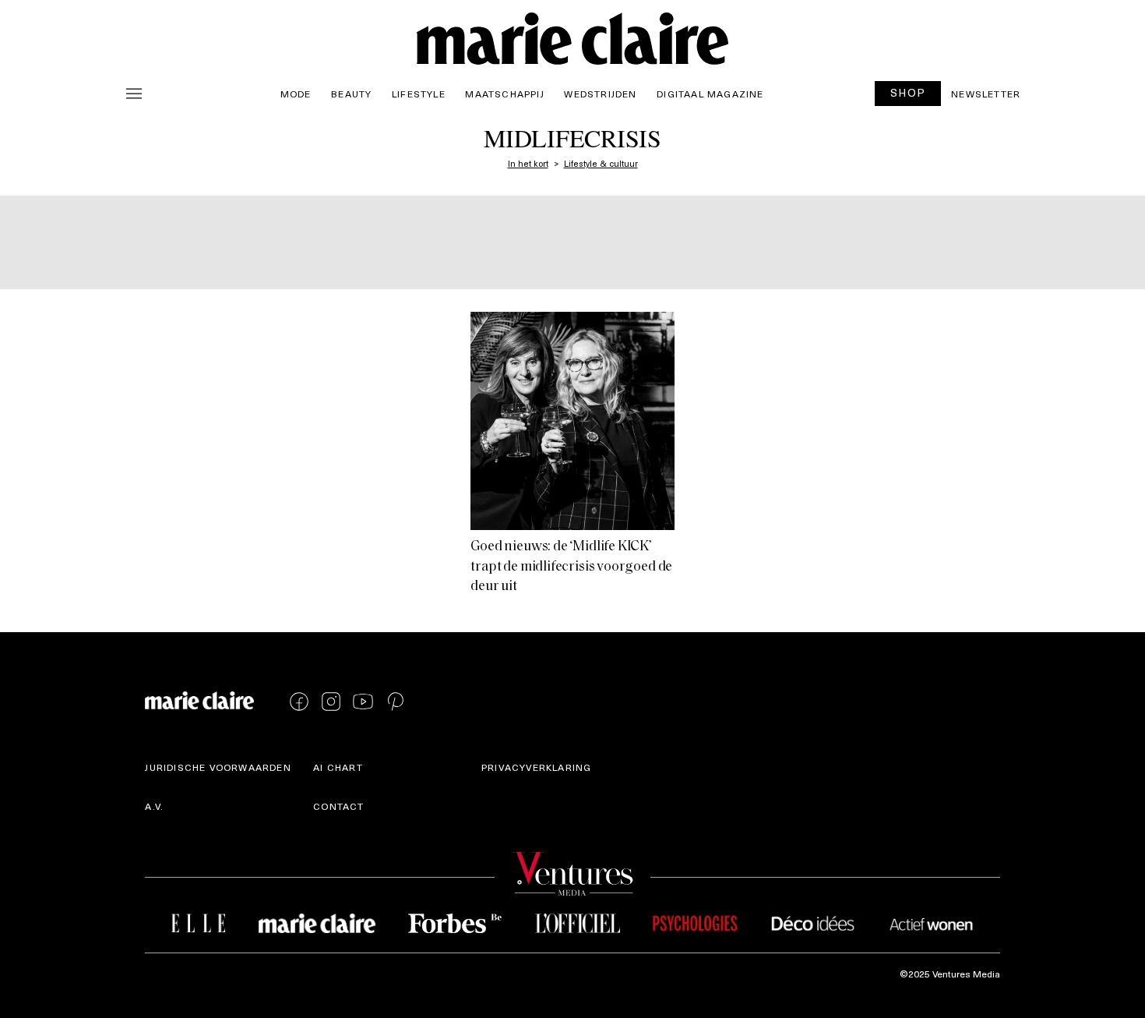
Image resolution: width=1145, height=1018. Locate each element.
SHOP (908, 92)
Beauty (351, 94)
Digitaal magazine (710, 94)
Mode (296, 94)
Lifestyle (419, 94)
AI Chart (338, 767)
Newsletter (985, 94)
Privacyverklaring (536, 767)
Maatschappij (504, 94)
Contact (338, 806)
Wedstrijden (600, 94)
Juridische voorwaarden (218, 767)
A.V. (154, 806)
